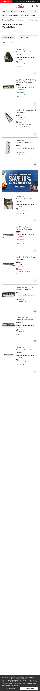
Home (4, 20)
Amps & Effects (13, 15)
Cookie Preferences (11, 685)
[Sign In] (32, 6)
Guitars (4, 15)
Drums (33, 15)
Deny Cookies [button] (11, 688)
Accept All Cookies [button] (29, 688)
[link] (26, 51)
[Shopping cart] (37, 6)
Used (9, 20)
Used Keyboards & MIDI (20, 20)
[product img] (8, 57)
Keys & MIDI (25, 15)
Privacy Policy (20, 678)
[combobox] (29, 37)
